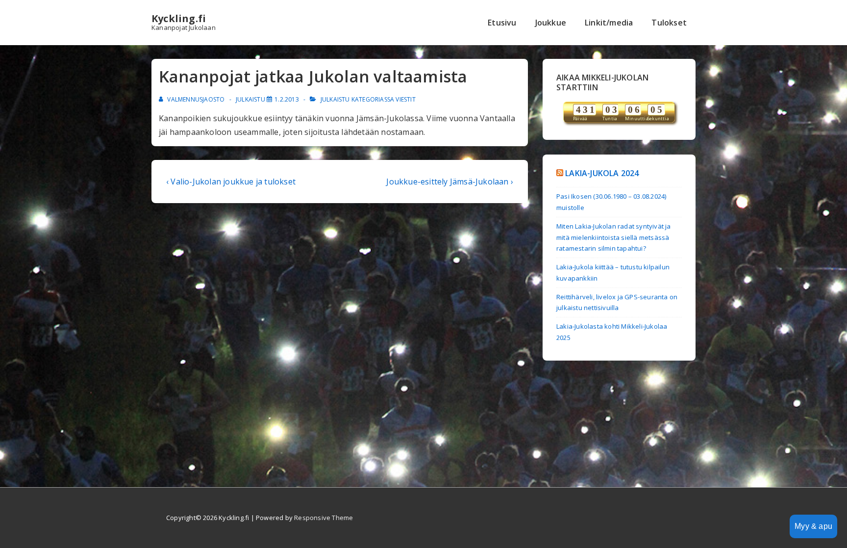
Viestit (405, 99)
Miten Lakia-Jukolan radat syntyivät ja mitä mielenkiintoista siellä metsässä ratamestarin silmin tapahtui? (613, 237)
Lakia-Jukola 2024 (602, 173)
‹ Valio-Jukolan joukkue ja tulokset (231, 181)
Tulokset (669, 22)
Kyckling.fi (178, 18)
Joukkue (550, 22)
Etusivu (502, 22)
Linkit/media (609, 22)
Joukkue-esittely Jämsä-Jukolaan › (449, 181)
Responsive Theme (323, 517)
